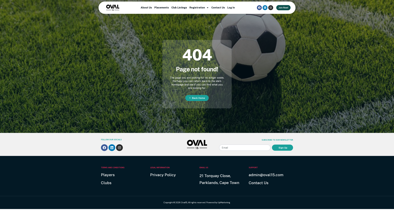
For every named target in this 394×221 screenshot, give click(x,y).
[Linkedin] (265, 7)
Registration (197, 7)
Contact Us (218, 7)
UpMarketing (224, 202)
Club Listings (179, 7)
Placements (161, 7)
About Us (146, 7)
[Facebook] (259, 7)
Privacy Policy (163, 175)
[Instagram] (270, 7)
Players (108, 175)
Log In (231, 7)
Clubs (106, 182)
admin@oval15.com (266, 175)
